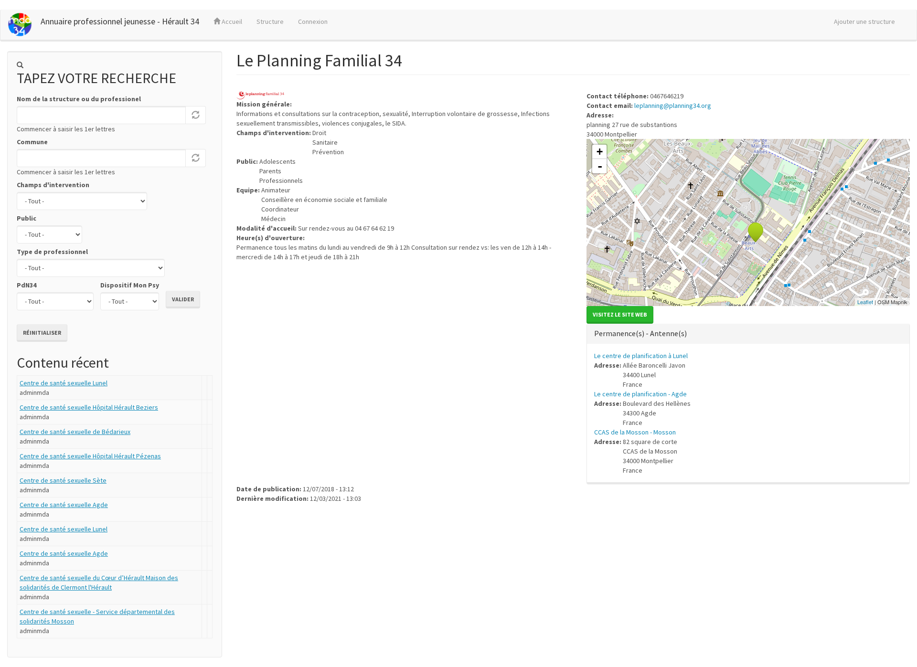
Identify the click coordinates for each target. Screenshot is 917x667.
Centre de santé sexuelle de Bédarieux (75, 431)
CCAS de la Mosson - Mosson (635, 432)
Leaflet (865, 302)
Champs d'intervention (53, 184)
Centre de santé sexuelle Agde (64, 504)
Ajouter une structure (864, 21)
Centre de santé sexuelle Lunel (63, 383)
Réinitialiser (42, 332)
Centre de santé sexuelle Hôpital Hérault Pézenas (90, 456)
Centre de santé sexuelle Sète (63, 480)
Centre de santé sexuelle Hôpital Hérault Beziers (89, 407)
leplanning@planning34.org (672, 105)
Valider (183, 299)
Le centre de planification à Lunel (641, 355)
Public (26, 218)
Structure (270, 21)
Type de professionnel (52, 251)
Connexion (313, 21)
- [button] (600, 166)
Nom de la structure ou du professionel (79, 99)
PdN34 (26, 285)
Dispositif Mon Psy (129, 285)
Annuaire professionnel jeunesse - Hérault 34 (120, 21)
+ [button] (600, 152)
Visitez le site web (620, 314)
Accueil (231, 21)
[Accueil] (24, 24)
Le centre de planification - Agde (640, 394)
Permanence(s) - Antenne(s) (640, 333)
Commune (32, 142)
